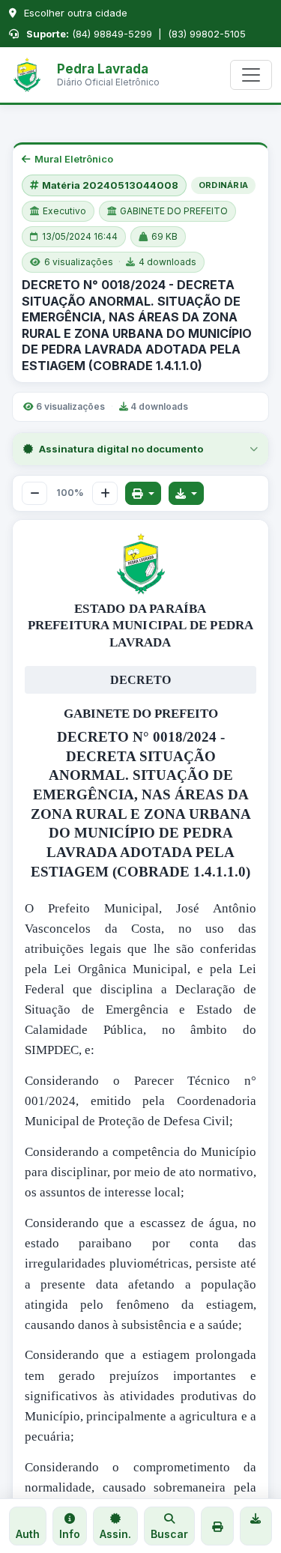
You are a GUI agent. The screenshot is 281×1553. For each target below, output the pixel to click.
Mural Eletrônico (73, 159)
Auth (28, 1534)
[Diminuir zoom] (34, 493)
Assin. (115, 1534)
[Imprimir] (143, 493)
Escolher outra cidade (74, 13)
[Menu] (251, 75)
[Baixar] (187, 493)
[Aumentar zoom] (105, 493)
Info (69, 1534)
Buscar (169, 1534)
